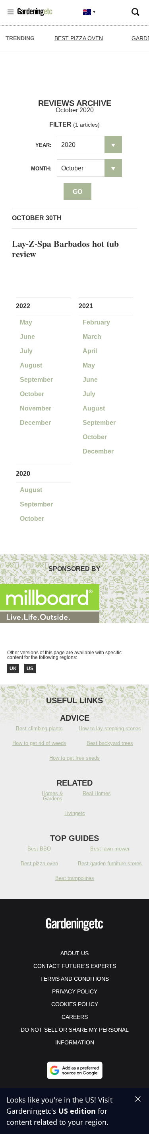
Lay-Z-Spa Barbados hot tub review (65, 248)
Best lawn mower (110, 849)
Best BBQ (39, 849)
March (92, 336)
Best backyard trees (110, 743)
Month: (41, 168)
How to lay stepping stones (110, 728)
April (90, 351)
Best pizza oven (39, 863)
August (31, 365)
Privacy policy (74, 991)
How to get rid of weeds (39, 743)
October (32, 394)
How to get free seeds (74, 758)
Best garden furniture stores (110, 863)
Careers (75, 1017)
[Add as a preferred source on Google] (75, 1070)
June (27, 336)
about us (74, 953)
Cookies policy (74, 1004)
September (36, 379)
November (35, 408)
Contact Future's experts (74, 966)
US (30, 668)
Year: (43, 145)
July (26, 351)
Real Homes (97, 793)
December (35, 422)
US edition (77, 1111)
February (96, 322)
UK (13, 668)
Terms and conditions (74, 979)
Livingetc (74, 813)
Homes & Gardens (52, 796)
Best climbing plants (39, 728)
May (26, 322)
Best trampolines (74, 878)
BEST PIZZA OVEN (78, 38)
